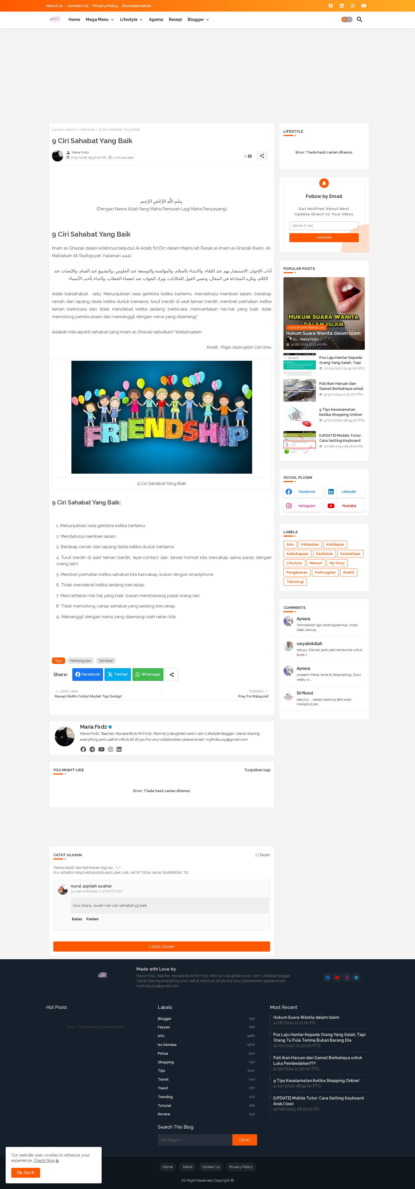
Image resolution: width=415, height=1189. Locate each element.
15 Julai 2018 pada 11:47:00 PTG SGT (97, 891)
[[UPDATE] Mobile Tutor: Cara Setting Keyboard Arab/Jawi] (299, 442)
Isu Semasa (206, 1045)
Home (74, 19)
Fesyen (206, 1027)
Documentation (136, 6)
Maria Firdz (93, 727)
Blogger (196, 19)
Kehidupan (335, 545)
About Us (54, 6)
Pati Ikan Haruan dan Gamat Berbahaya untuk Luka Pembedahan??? (341, 388)
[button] (347, 19)
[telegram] (92, 749)
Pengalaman (297, 572)
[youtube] (101, 749)
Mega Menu (97, 19)
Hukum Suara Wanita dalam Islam (306, 1017)
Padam (92, 919)
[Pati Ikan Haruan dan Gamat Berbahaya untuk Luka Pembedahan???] (299, 390)
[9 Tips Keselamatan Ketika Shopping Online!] (299, 416)
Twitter (121, 674)
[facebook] (83, 749)
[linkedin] (119, 749)
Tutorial (206, 1106)
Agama (156, 19)
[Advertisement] (207, 74)
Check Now (44, 1160)
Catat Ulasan (162, 946)
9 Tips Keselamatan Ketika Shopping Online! (340, 412)
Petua (206, 1053)
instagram (307, 506)
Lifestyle (128, 19)
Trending (206, 1097)
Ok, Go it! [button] (25, 1172)
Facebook (91, 674)
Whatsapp (150, 674)
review (206, 1114)
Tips (206, 1071)
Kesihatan (324, 554)
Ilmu (290, 545)
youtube (349, 506)
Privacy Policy (105, 6)
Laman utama (64, 129)
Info (206, 1036)
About (187, 1167)
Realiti (348, 572)
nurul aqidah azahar (91, 886)
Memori (316, 563)
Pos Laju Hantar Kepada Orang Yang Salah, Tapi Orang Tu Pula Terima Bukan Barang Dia (340, 365)
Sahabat (87, 129)
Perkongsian (80, 661)
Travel (206, 1079)
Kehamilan (310, 545)
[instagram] (110, 749)
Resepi (175, 19)
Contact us (77, 6)
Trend (206, 1088)
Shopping (206, 1062)
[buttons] (330, 5)
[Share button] (171, 674)
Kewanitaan (350, 554)
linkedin (349, 492)
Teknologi (295, 582)
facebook (307, 492)
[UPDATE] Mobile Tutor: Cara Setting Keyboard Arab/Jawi (340, 440)
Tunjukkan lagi (257, 770)
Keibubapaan (298, 554)
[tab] (74, 19)
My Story (337, 563)
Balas (77, 919)
